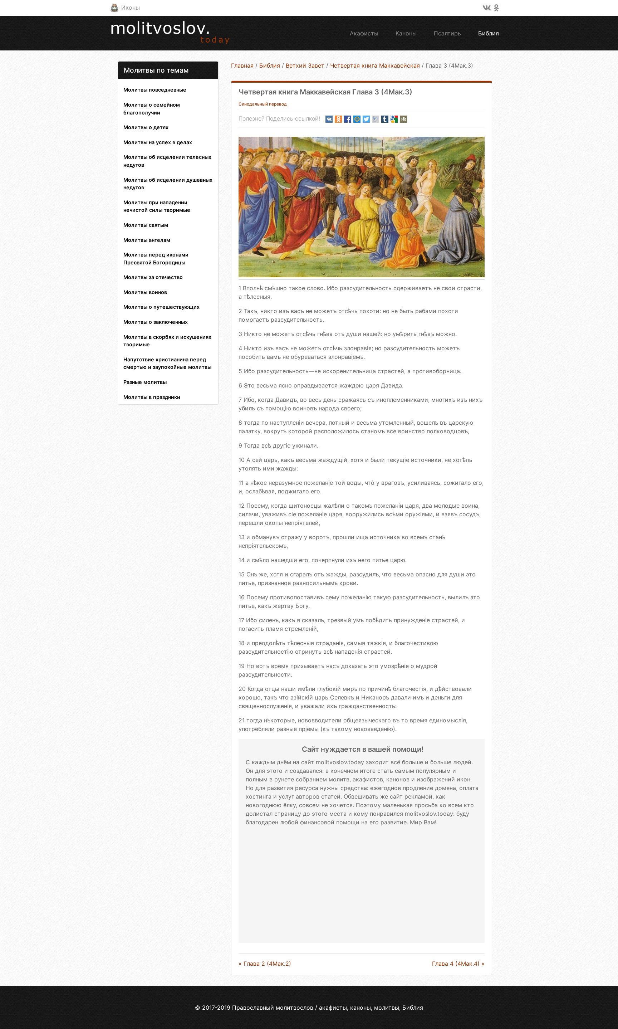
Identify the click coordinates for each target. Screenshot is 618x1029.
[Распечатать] (403, 119)
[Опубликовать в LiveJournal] (375, 119)
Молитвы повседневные (154, 90)
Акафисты (364, 33)
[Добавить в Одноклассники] (338, 119)
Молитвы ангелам (146, 240)
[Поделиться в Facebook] (347, 119)
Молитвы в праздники (151, 397)
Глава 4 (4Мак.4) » (458, 963)
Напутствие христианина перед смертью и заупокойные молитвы (167, 363)
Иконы (130, 7)
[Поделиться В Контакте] (329, 119)
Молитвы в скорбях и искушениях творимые (167, 341)
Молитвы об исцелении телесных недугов (167, 161)
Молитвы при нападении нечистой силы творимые (156, 206)
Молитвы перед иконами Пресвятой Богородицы (155, 258)
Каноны (406, 33)
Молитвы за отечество (153, 277)
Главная (242, 65)
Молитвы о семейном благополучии (151, 109)
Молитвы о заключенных (155, 322)
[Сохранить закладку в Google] (394, 119)
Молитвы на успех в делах (157, 142)
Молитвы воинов (145, 292)
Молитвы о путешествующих (161, 307)
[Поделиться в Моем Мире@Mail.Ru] (356, 119)
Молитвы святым (145, 225)
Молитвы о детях (145, 127)
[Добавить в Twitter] (366, 119)
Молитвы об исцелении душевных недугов (167, 184)
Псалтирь (447, 33)
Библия (488, 33)
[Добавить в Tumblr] (384, 119)
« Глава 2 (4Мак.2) (265, 963)
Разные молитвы (145, 382)
